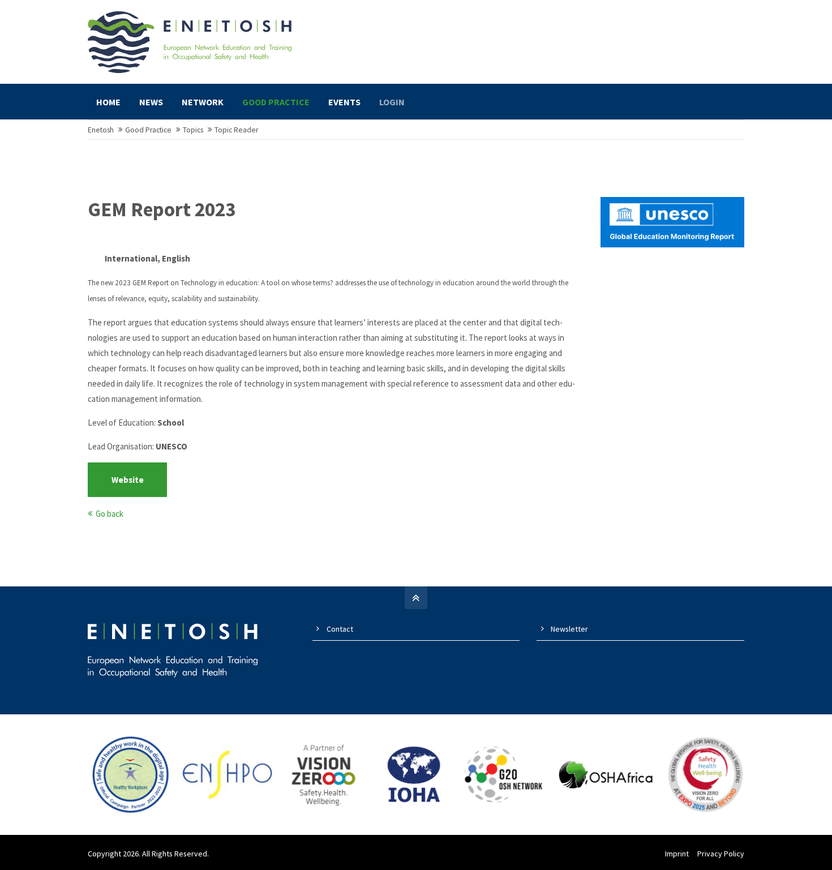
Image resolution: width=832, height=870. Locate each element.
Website (127, 479)
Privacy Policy (720, 853)
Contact (340, 629)
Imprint (677, 853)
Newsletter (569, 629)
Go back (109, 513)
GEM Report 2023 (161, 209)
